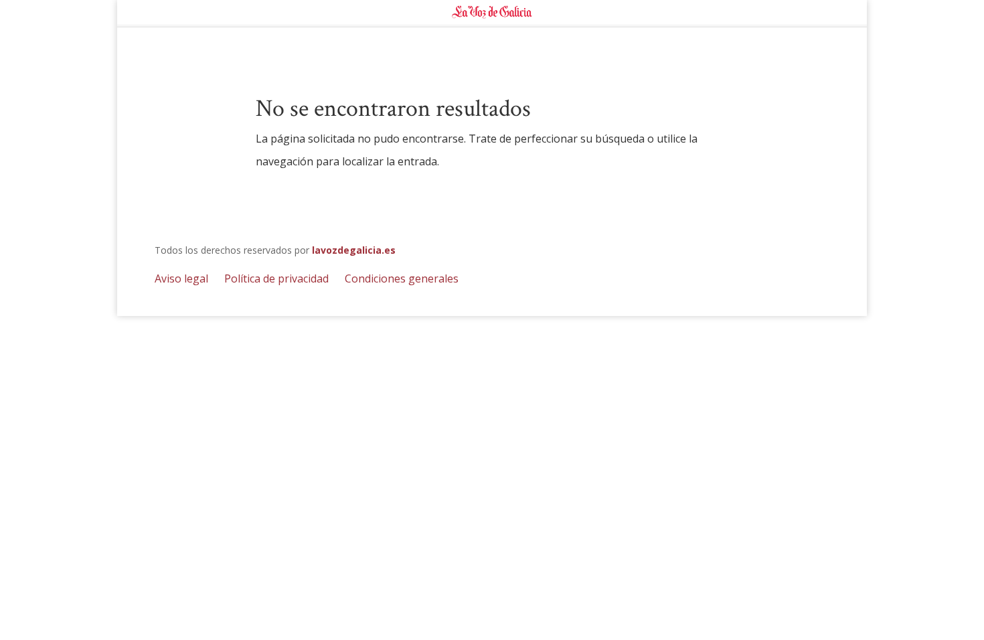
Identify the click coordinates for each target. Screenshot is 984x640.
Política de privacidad (276, 278)
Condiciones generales (402, 278)
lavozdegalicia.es (354, 250)
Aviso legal (181, 278)
